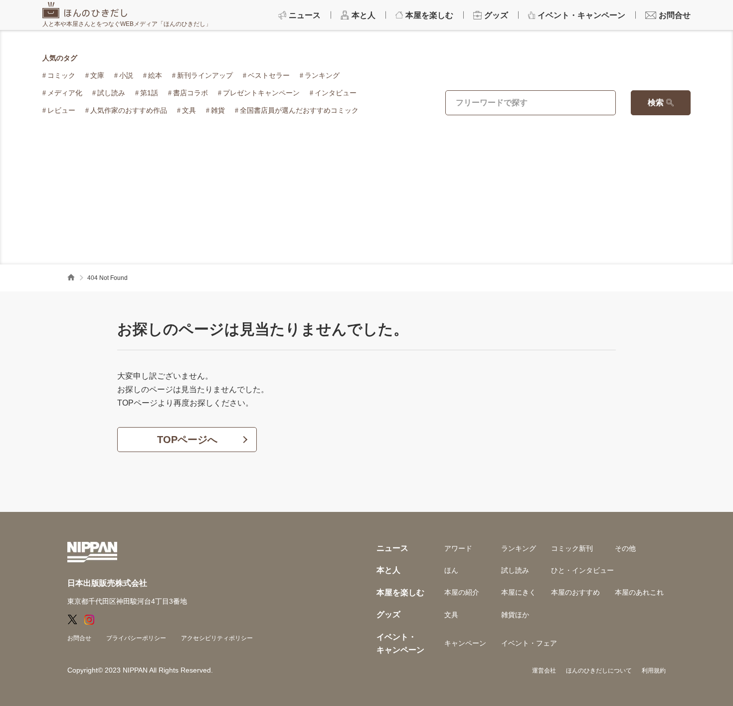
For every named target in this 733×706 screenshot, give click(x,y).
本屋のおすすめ (575, 592)
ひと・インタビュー (582, 570)
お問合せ (79, 638)
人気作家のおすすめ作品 (128, 110)
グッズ (388, 614)
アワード (458, 548)
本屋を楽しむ (400, 592)
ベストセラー (269, 75)
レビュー (61, 110)
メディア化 (64, 93)
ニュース (392, 548)
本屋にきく (518, 592)
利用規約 (654, 670)
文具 (189, 110)
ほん (451, 570)
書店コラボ (190, 93)
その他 (625, 548)
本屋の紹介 (461, 592)
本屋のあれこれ (639, 592)
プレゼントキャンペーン (261, 93)
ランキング (322, 75)
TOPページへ (187, 439)
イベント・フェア (529, 643)
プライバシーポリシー (136, 638)
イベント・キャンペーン (400, 643)
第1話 (149, 93)
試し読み (111, 93)
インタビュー (336, 93)
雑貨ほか (515, 615)
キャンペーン (465, 643)
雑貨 (218, 110)
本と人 (388, 570)
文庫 (97, 75)
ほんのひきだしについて (599, 670)
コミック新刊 (572, 548)
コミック (61, 75)
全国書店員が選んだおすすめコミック (299, 110)
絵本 (155, 75)
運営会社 (544, 670)
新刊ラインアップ (205, 75)
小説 (126, 75)
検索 (656, 102)
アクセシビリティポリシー (217, 638)
